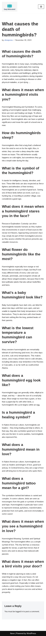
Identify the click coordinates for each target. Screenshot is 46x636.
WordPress (31, 633)
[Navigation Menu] (41, 6)
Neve (12, 633)
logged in (19, 611)
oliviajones (8, 40)
